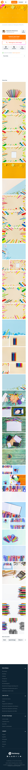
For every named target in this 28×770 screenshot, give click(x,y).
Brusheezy (4, 745)
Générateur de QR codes (7, 766)
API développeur (6, 757)
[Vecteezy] (2, 2)
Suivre (23, 32)
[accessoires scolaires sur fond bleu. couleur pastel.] (13, 251)
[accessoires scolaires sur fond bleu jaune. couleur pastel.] (13, 186)
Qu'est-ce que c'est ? (16, 52)
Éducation (4, 755)
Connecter (21, 2)
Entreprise (4, 752)
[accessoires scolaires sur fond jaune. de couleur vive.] (13, 234)
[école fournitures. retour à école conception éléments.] (13, 484)
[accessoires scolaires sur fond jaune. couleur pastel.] (13, 105)
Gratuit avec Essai (14, 37)
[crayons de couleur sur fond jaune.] (13, 89)
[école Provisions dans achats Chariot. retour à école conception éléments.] (9, 455)
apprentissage (12, 714)
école (4, 714)
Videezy (4, 750)
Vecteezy (4, 747)
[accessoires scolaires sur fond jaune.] (13, 170)
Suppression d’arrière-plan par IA (9, 764)
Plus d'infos (5, 55)
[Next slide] (22, 714)
